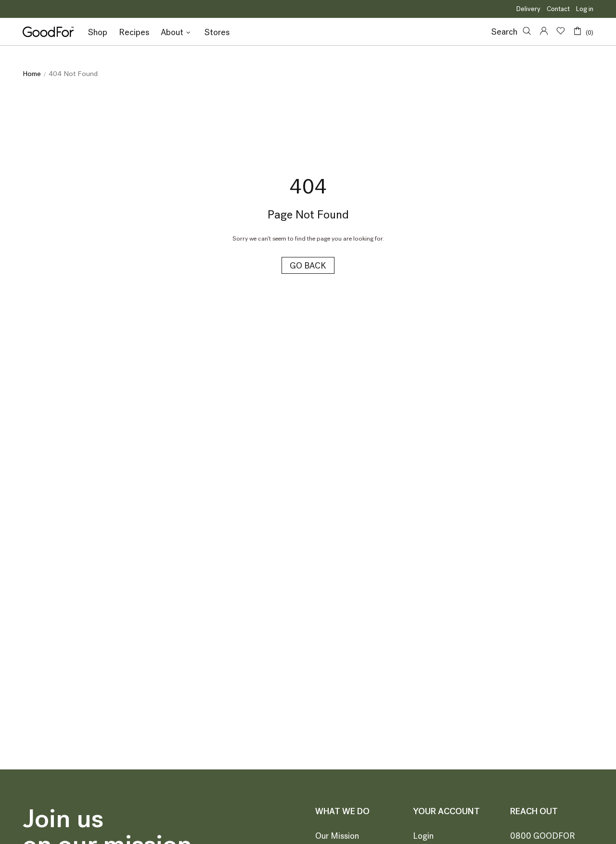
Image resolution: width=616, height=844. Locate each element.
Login (423, 836)
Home (32, 73)
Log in (584, 9)
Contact (558, 9)
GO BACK (308, 265)
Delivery (528, 9)
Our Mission (337, 836)
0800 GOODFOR (542, 836)
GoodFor (48, 31)
